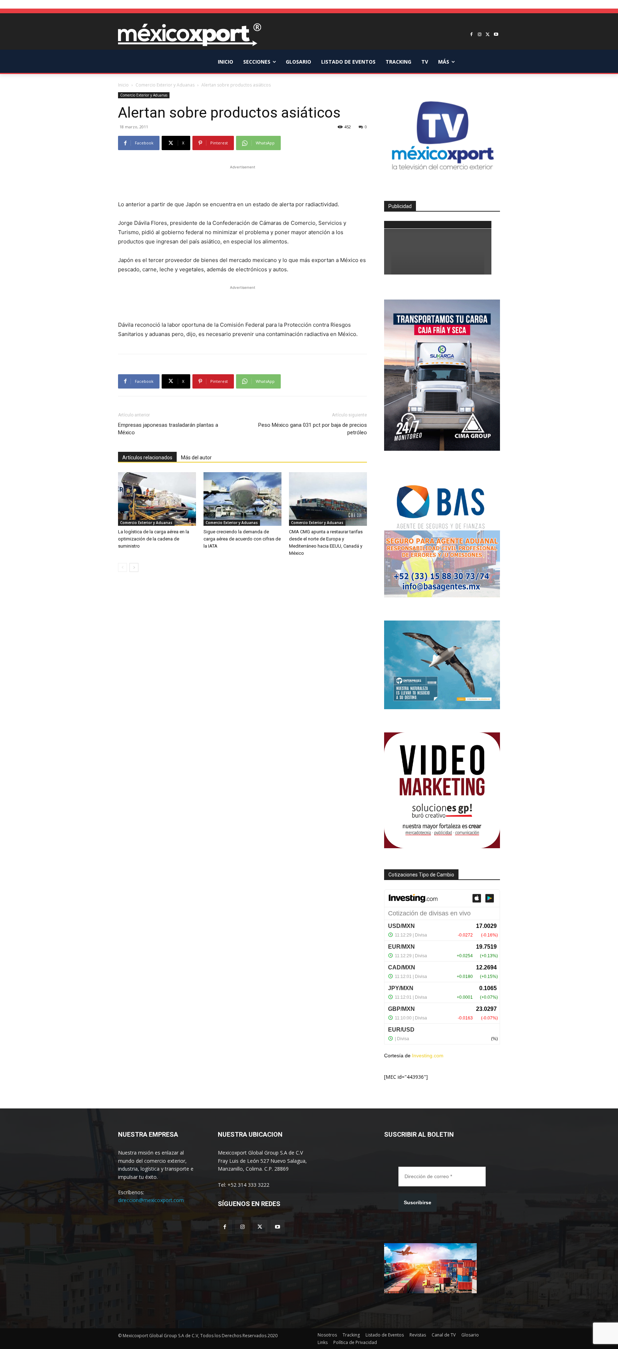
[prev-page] (122, 567)
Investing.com (427, 1055)
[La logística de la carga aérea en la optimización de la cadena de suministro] (157, 499)
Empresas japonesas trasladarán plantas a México (168, 429)
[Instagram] (480, 35)
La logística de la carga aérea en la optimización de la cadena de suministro (153, 539)
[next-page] (133, 567)
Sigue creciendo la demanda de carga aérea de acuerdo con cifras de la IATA (242, 539)
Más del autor (196, 457)
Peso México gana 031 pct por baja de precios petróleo (312, 429)
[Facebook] (471, 35)
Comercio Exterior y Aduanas (165, 85)
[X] (488, 35)
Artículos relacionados (147, 457)
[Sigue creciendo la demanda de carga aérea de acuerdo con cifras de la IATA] (242, 499)
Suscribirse (417, 1202)
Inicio (123, 85)
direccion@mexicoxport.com (151, 1200)
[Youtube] (496, 35)
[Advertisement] (242, 181)
